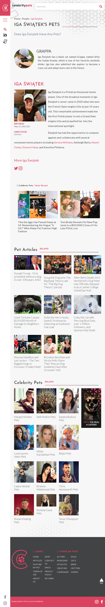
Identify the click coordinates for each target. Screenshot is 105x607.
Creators (62, 568)
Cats (73, 560)
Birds (73, 564)
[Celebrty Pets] (22, 4)
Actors (61, 557)
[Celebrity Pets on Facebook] (5, 596)
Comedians (63, 572)
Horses (74, 572)
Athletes (17, 134)
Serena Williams (63, 142)
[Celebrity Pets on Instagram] (5, 603)
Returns (49, 578)
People (25, 18)
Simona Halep (30, 147)
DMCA (48, 567)
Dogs (73, 557)
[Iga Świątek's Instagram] (20, 168)
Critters (75, 568)
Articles (37, 560)
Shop (47, 557)
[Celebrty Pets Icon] (5, 7)
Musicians (62, 560)
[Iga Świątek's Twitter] (16, 168)
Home (17, 18)
